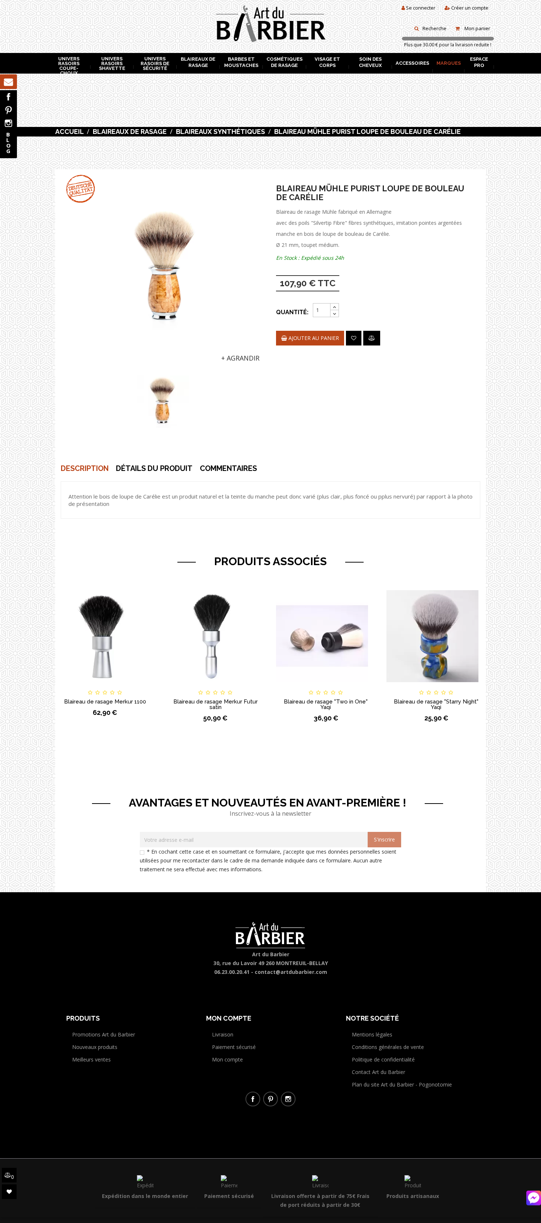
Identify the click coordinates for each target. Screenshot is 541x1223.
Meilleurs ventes (91, 1059)
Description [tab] (85, 468)
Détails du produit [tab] (154, 468)
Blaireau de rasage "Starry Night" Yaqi (436, 704)
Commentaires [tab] (228, 468)
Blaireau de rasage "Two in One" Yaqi (326, 704)
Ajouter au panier (313, 337)
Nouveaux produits (94, 1046)
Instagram (8, 123)
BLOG (8, 143)
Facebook (8, 97)
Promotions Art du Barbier (103, 1034)
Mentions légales (372, 1034)
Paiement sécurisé (234, 1046)
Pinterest (8, 110)
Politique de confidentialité (383, 1059)
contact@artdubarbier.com (291, 971)
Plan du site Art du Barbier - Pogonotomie (402, 1084)
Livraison (222, 1034)
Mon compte (227, 1059)
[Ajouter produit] (371, 338)
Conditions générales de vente (388, 1046)
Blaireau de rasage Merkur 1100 (105, 701)
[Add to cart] (67, 685)
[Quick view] (142, 685)
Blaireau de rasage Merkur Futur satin (215, 704)
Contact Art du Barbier (378, 1071)
